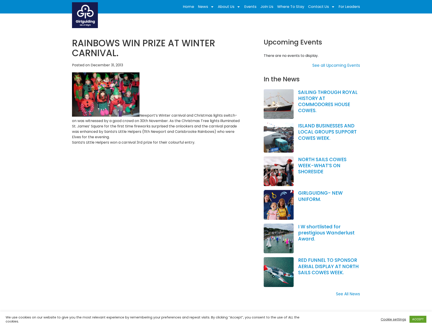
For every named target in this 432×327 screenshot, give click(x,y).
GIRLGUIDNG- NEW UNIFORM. (320, 196)
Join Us (266, 6)
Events (250, 6)
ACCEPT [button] (418, 319)
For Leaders (349, 6)
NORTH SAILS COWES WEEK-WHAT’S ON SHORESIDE (322, 165)
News (203, 6)
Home (188, 6)
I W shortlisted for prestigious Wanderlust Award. (326, 232)
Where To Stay (290, 6)
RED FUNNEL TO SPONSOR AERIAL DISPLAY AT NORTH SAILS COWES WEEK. (328, 266)
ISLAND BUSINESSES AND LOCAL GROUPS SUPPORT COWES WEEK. (327, 131)
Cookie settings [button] (393, 319)
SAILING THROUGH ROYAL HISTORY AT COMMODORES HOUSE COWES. (328, 101)
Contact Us (318, 6)
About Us (226, 6)
